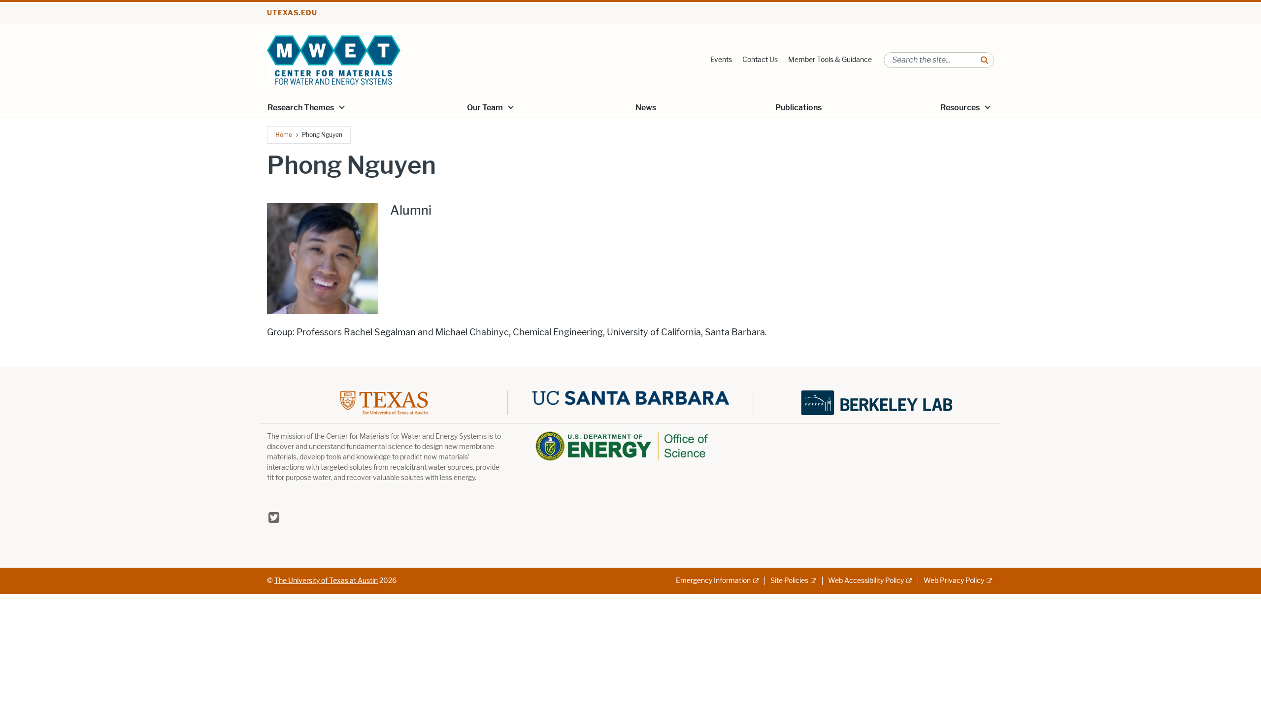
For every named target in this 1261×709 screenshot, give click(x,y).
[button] (342, 107)
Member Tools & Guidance (830, 60)
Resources (960, 107)
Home (283, 134)
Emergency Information (713, 581)
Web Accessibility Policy (866, 581)
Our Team (485, 107)
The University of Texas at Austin (326, 581)
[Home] (333, 59)
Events (721, 60)
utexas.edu (292, 13)
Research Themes (300, 107)
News (645, 107)
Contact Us (760, 60)
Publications (798, 107)
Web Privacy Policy (954, 581)
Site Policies (789, 581)
